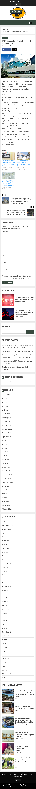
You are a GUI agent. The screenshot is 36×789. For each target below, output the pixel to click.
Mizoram (5, 613)
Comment (5, 232)
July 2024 (5, 490)
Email (4, 262)
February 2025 (6, 463)
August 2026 (6, 395)
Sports (4, 651)
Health (4, 579)
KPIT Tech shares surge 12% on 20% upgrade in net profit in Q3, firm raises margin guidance (8, 182)
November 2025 (7, 429)
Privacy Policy (18, 776)
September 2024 (7, 482)
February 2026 (6, 418)
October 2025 (6, 433)
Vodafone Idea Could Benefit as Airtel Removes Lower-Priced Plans (24, 313)
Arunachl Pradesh (8, 529)
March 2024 (6, 505)
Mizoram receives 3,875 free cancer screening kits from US (24, 735)
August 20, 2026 (19, 303)
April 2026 (5, 410)
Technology (5, 659)
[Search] (34, 23)
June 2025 (5, 448)
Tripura (4, 666)
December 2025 (7, 425)
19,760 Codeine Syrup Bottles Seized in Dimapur (18, 351)
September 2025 (7, 437)
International (6, 586)
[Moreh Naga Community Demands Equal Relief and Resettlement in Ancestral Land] (8, 695)
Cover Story (6, 552)
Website (4, 269)
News (4, 624)
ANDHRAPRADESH (8, 525)
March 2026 (6, 414)
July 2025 (5, 444)
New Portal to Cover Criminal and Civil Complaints (22, 748)
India (3, 583)
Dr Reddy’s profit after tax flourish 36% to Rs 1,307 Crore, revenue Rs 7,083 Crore (23, 163)
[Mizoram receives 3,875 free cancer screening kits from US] (8, 736)
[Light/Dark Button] (30, 23)
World (4, 678)
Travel (4, 662)
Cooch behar (6, 548)
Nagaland (5, 617)
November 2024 (7, 475)
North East (5, 636)
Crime (4, 556)
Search (6, 326)
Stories (4, 655)
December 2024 (7, 471)
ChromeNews (13, 787)
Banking (4, 537)
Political (4, 640)
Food (3, 575)
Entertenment (6, 563)
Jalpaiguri (5, 590)
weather (4, 670)
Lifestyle (5, 598)
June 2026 (5, 402)
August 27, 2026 (19, 698)
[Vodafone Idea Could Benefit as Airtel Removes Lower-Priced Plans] (8, 314)
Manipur (5, 602)
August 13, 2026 (19, 316)
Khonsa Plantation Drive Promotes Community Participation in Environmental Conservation (24, 762)
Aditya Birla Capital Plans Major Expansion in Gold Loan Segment (24, 299)
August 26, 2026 (19, 726)
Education (5, 560)
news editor (6, 46)
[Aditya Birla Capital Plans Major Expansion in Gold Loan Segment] (8, 300)
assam (4, 533)
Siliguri (4, 647)
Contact (26, 774)
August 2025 (6, 440)
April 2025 (5, 456)
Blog (31, 774)
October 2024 (6, 478)
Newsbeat (5, 628)
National (5, 621)
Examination (6, 567)
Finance (4, 571)
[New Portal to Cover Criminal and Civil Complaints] (8, 749)
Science (4, 643)
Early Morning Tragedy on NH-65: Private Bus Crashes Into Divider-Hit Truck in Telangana (24, 721)
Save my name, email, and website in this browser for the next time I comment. (17, 277)
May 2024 (5, 498)
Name (4, 255)
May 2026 (5, 406)
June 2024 (5, 494)
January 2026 (6, 421)
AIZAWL (4, 522)
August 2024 (6, 486)
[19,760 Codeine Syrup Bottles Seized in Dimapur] (8, 708)
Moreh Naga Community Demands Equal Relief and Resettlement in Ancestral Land (24, 694)
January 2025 (6, 467)
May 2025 (5, 452)
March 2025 (6, 459)
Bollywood (5, 541)
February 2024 (6, 509)
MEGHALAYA (6, 609)
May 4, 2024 (13, 46)
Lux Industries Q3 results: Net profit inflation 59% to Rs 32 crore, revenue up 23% (8, 163)
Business (5, 37)
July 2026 (5, 399)
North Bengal (6, 632)
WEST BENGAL (7, 674)
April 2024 (5, 501)
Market (4, 605)
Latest (4, 594)
